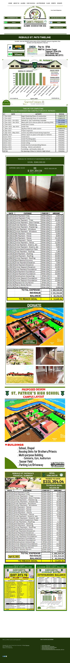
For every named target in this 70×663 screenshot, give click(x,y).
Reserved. (27, 645)
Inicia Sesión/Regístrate (56, 10)
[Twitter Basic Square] (4, 656)
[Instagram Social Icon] (6, 656)
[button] (16, 4)
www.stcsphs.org (9, 647)
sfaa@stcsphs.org (8, 646)
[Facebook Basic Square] (3, 656)
